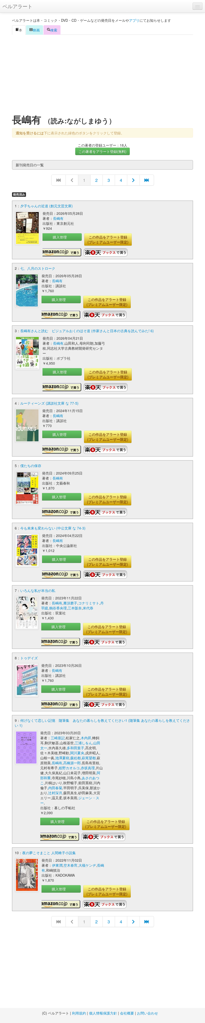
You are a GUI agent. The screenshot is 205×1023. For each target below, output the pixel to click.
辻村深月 (55, 792)
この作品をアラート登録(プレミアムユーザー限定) (108, 240)
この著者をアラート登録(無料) (102, 151)
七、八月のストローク (37, 268)
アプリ (134, 20)
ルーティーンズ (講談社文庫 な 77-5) (49, 403)
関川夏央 (77, 752)
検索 (53, 29)
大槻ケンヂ (87, 865)
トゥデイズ (29, 657)
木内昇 (86, 737)
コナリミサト (88, 602)
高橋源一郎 (72, 762)
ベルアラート (17, 6)
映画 (36, 29)
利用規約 (79, 1013)
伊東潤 (57, 865)
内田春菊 (55, 787)
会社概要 (127, 1013)
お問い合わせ (147, 1013)
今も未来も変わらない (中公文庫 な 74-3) (53, 527)
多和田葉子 (75, 747)
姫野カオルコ (69, 767)
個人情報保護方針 (103, 1013)
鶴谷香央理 (58, 607)
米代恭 (88, 607)
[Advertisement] (102, 75)
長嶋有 (58, 218)
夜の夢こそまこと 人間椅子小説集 (49, 852)
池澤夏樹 (62, 757)
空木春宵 (71, 865)
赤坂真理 (88, 767)
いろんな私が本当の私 (37, 590)
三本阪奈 (75, 607)
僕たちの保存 (30, 465)
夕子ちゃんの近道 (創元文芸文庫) (46, 205)
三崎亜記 (58, 737)
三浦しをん (83, 742)
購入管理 (60, 237)
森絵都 (75, 757)
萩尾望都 (89, 757)
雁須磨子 (70, 602)
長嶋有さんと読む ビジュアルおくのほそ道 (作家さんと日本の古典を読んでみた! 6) (87, 330)
